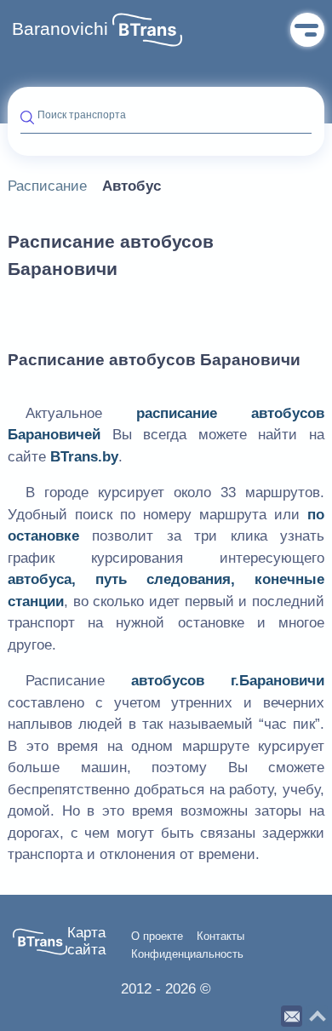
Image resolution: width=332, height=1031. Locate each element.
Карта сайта (86, 941)
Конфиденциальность (187, 954)
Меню (307, 30)
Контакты (220, 936)
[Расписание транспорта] (147, 30)
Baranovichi (60, 29)
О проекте (157, 936)
